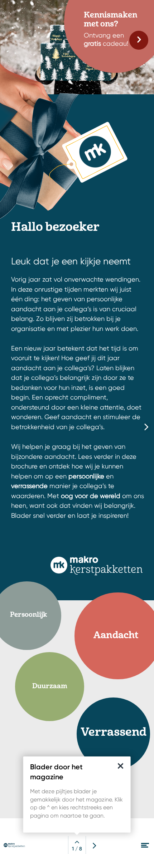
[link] (138, 40)
